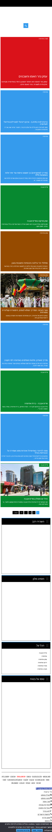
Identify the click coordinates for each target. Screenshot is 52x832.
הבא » (16, 513)
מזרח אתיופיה (42, 666)
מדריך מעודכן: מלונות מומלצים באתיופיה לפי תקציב (26, 360)
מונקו (47, 779)
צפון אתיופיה (44, 233)
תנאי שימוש (46, 776)
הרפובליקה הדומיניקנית (14, 779)
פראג (33, 783)
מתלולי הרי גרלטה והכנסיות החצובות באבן (30, 263)
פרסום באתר (21, 776)
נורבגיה (31, 779)
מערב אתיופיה (43, 39)
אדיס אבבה (44, 187)
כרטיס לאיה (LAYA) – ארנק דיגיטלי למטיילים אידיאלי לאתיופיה (26, 123)
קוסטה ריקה (5, 776)
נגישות (29, 776)
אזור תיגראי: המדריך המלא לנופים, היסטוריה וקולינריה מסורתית (25, 311)
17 (21, 513)
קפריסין (38, 783)
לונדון (4, 779)
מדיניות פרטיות (37, 776)
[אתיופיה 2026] (26, 18)
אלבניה (25, 779)
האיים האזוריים (40, 779)
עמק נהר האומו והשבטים (33, 76)
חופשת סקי (14, 783)
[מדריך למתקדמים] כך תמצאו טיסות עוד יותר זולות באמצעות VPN (26, 173)
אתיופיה (45, 92)
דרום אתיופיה (42, 663)
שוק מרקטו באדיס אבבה (37, 220)
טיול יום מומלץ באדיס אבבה (36, 498)
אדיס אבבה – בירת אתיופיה (36, 403)
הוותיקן (28, 783)
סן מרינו (21, 783)
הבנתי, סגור (37, 830)
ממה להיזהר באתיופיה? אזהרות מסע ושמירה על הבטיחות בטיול (27, 451)
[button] (44, 789)
